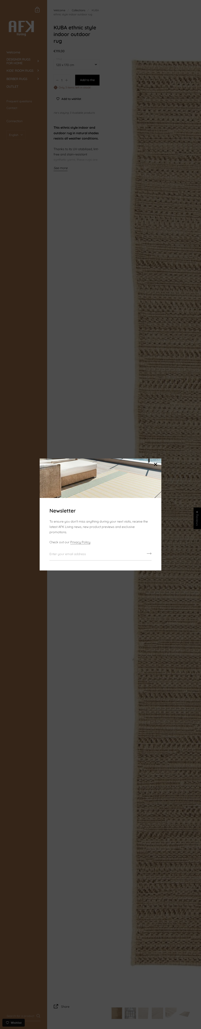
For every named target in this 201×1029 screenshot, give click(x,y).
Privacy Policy (80, 542)
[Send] (149, 555)
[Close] (155, 465)
